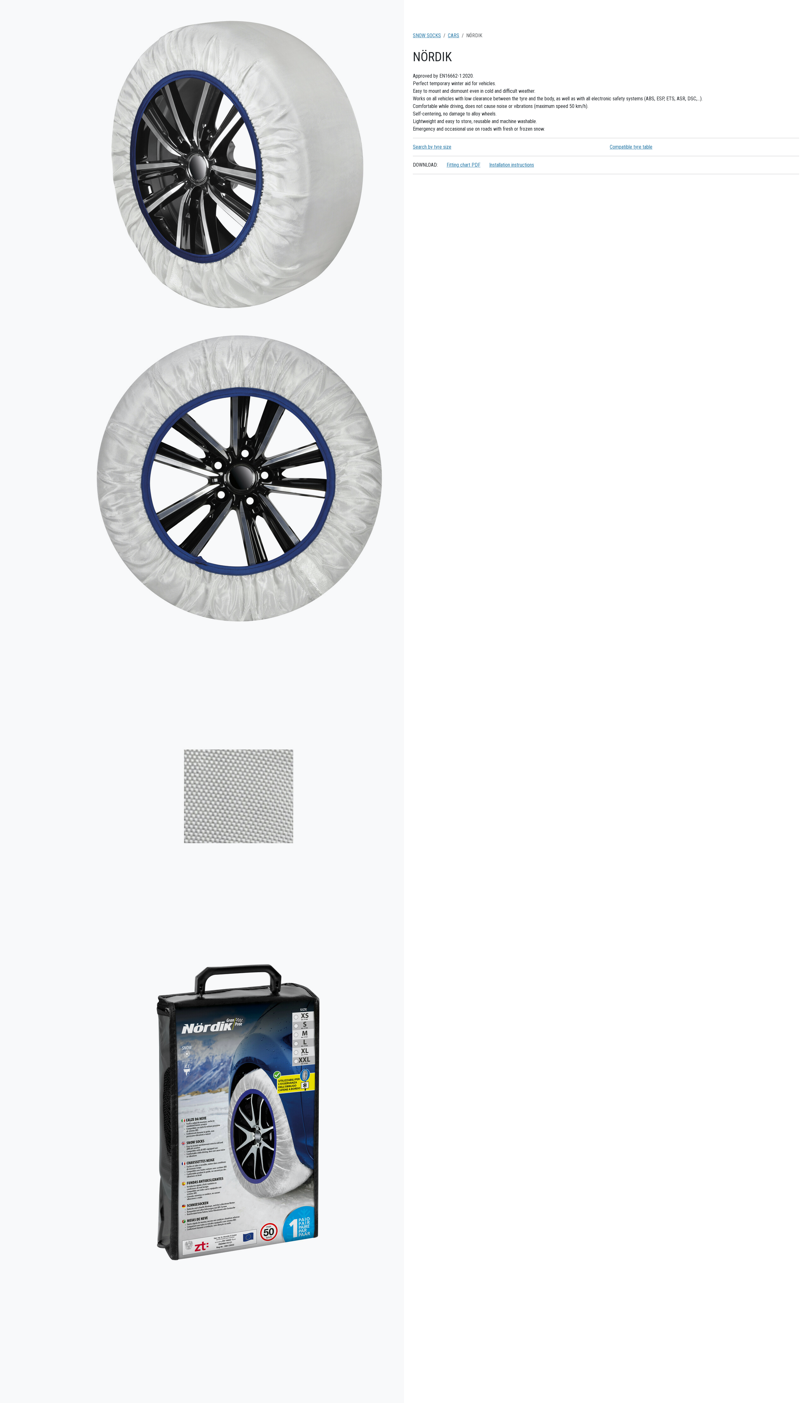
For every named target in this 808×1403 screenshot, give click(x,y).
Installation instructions (511, 165)
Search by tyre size (432, 147)
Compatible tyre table (631, 147)
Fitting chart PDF (463, 165)
